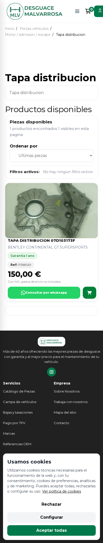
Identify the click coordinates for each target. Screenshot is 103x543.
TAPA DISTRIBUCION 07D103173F (41, 240)
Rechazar (52, 504)
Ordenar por (24, 145)
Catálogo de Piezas (19, 391)
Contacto (61, 423)
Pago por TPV (14, 423)
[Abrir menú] (77, 11)
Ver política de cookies (61, 491)
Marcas (9, 433)
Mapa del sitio (65, 412)
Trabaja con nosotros (71, 402)
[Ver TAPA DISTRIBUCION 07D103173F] (89, 293)
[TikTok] (51, 371)
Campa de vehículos (19, 402)
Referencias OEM (17, 444)
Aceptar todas (51, 530)
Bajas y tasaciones (17, 412)
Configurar (51, 517)
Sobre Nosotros (67, 391)
